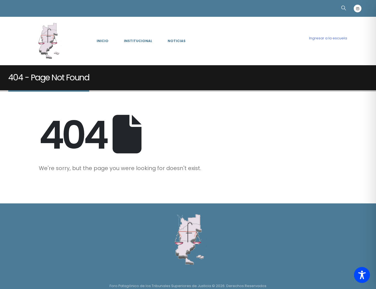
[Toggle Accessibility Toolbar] (361, 274)
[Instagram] (357, 8)
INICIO (102, 41)
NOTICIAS (177, 41)
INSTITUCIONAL (138, 41)
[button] (343, 8)
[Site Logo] (47, 41)
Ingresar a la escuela (328, 38)
